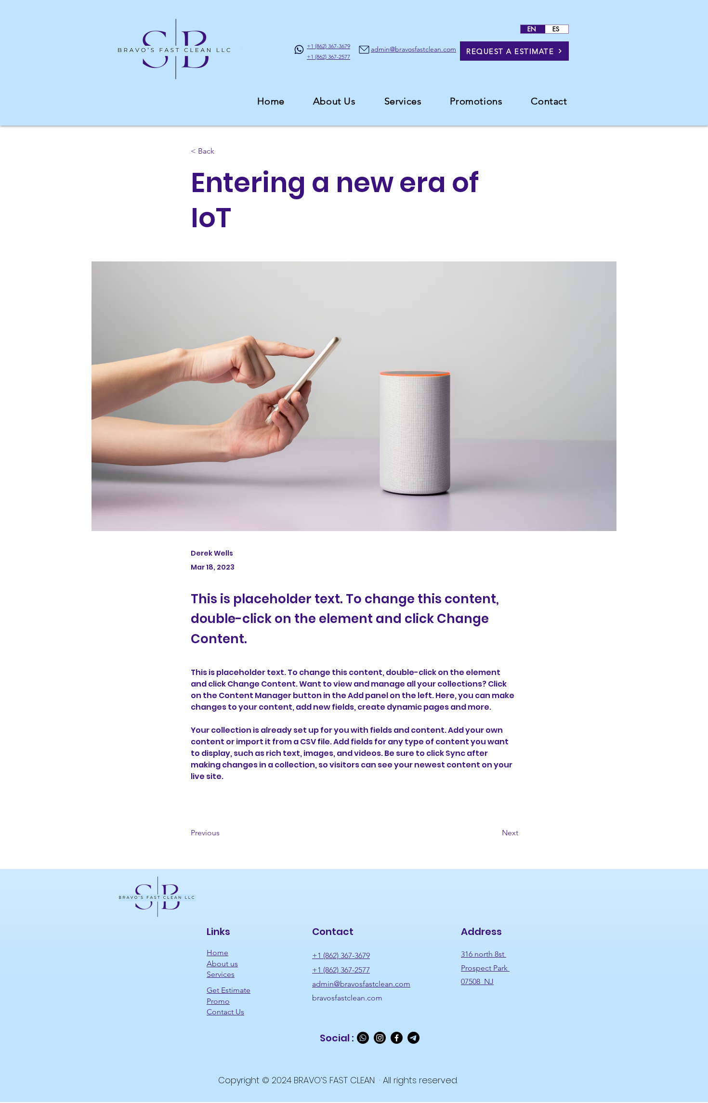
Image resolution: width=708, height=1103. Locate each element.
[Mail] (364, 49)
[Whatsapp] (363, 1038)
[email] (413, 1038)
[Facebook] (397, 1038)
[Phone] (299, 49)
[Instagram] (380, 1038)
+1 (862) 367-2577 (341, 969)
